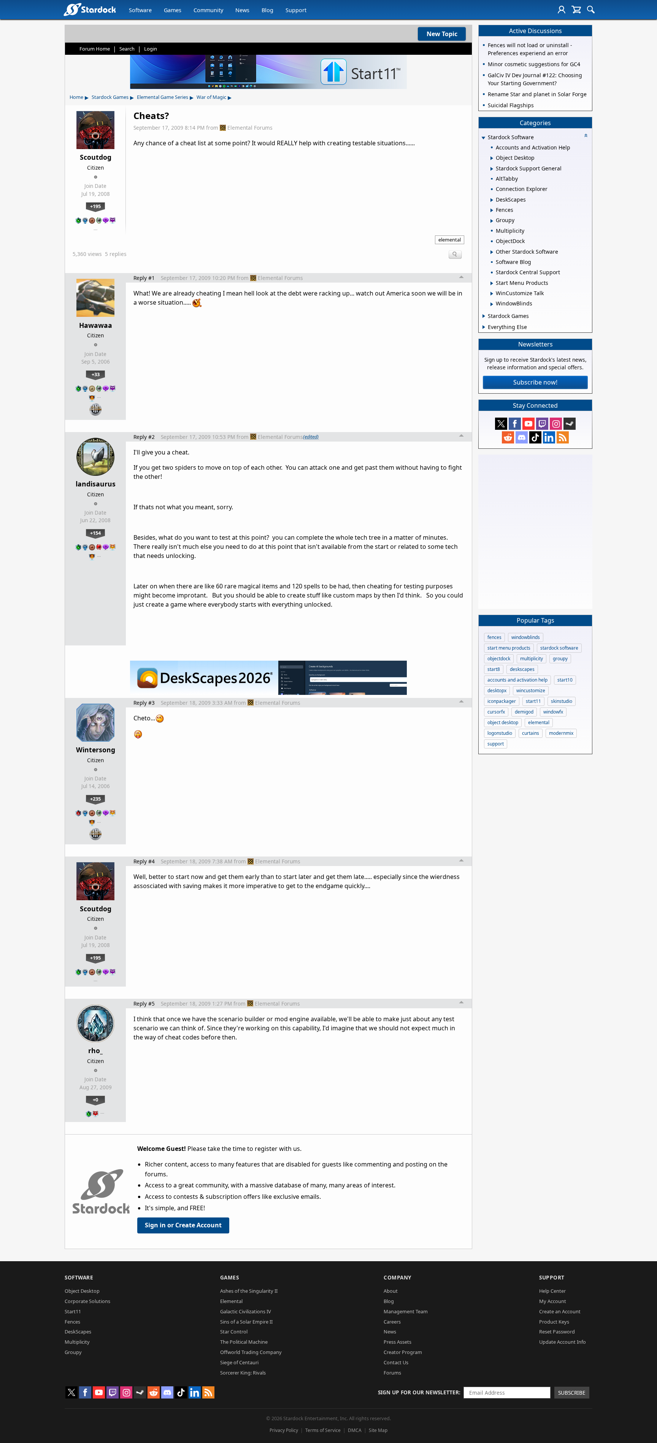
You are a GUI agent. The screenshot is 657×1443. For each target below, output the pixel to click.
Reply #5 (144, 1003)
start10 (565, 680)
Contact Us (396, 1362)
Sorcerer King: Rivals (243, 1372)
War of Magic (211, 97)
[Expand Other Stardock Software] (491, 252)
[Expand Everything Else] (483, 327)
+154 (95, 532)
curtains (530, 733)
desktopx (496, 690)
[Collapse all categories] (585, 135)
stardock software (559, 648)
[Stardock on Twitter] (501, 424)
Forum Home (94, 48)
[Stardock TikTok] (535, 437)
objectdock (498, 658)
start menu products (508, 648)
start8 (493, 669)
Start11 (73, 1311)
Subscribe (572, 1392)
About (391, 1290)
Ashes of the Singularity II (249, 1290)
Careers (392, 1321)
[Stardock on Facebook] (515, 424)
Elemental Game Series (162, 97)
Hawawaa (95, 325)
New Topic (442, 34)
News (242, 10)
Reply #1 (144, 277)
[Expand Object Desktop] (491, 158)
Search (127, 48)
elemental (449, 239)
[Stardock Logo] (89, 9)
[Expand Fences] (491, 210)
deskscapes (522, 669)
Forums (392, 1372)
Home (76, 97)
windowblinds (525, 637)
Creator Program (403, 1352)
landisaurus (96, 483)
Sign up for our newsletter (418, 1392)
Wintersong (95, 749)
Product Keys (554, 1321)
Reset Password (557, 1331)
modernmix (561, 733)
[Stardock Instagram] (556, 424)
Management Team (406, 1311)
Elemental (231, 1301)
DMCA (355, 1430)
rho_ (95, 1050)
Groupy (73, 1352)
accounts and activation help (517, 680)
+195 (95, 206)
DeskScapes (78, 1331)
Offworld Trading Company (251, 1352)
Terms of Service (323, 1430)
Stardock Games (110, 97)
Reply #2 (144, 436)
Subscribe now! (535, 382)
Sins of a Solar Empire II (246, 1321)
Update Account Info (562, 1341)
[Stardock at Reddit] (508, 437)
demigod (524, 712)
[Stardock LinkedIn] (549, 437)
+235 (95, 798)
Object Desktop (82, 1290)
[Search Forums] (591, 9)
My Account (552, 1301)
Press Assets (397, 1341)
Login (150, 48)
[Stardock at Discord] (521, 437)
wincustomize (530, 690)
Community (208, 10)
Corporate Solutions (87, 1301)
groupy (560, 658)
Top (461, 278)
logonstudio (499, 733)
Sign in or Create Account (183, 1225)
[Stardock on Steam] (569, 424)
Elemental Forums (250, 127)
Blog (267, 10)
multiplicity (531, 658)
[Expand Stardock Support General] (491, 169)
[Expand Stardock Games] (483, 316)
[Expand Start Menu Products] (491, 283)
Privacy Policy (284, 1430)
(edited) (311, 436)
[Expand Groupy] (491, 221)
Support (296, 10)
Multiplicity (77, 1341)
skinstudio (561, 701)
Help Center (552, 1290)
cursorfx (496, 712)
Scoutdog (95, 157)
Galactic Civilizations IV (245, 1311)
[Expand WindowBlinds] (491, 304)
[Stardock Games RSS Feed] (563, 437)
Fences (72, 1321)
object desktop (502, 722)
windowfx (553, 712)
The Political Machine (244, 1341)
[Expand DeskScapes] (491, 200)
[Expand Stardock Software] (483, 138)
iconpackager (501, 701)
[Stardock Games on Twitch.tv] (542, 424)
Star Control (234, 1331)
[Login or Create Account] (561, 9)
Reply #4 (144, 861)
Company (397, 1277)
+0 (95, 1099)
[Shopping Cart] (576, 9)
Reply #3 (144, 702)
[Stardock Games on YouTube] (528, 424)
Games (172, 10)
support (495, 744)
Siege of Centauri (239, 1362)
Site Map (378, 1430)
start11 (533, 701)
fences (494, 637)
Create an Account (560, 1311)
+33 (96, 374)
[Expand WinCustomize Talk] (491, 294)
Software (140, 10)
